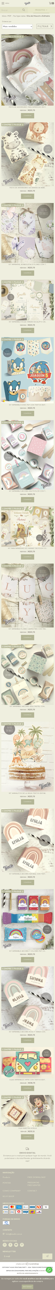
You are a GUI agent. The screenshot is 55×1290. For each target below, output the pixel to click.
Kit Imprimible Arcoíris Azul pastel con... (27, 706)
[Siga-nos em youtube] (16, 1245)
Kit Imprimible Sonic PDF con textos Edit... (27, 405)
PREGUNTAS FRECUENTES (34, 1184)
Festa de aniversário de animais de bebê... (28, 188)
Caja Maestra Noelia (27, 1128)
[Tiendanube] (27, 1265)
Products (6, 1177)
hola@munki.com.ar (14, 1234)
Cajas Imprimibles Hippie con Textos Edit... (27, 1080)
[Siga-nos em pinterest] (22, 1245)
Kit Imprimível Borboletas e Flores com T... (27, 264)
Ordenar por (6, 21)
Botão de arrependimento (27, 1273)
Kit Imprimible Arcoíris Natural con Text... (27, 874)
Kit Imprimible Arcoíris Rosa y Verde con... (27, 1032)
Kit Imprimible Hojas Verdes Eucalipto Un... (27, 322)
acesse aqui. (44, 1271)
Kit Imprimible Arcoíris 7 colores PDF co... (27, 951)
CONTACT (32, 1191)
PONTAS (7, 1183)
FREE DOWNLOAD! (36, 1177)
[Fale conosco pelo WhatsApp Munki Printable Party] (49, 1270)
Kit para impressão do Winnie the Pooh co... (27, 548)
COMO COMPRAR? (12, 1191)
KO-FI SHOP (8, 1197)
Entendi (27, 1287)
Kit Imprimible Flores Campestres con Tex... (27, 629)
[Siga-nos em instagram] (5, 1245)
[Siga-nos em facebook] (10, 1245)
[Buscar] (23, 10)
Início (4, 16)
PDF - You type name (16, 16)
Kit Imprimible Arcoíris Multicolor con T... (27, 491)
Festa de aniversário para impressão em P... (27, 107)
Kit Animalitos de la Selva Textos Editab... (27, 793)
